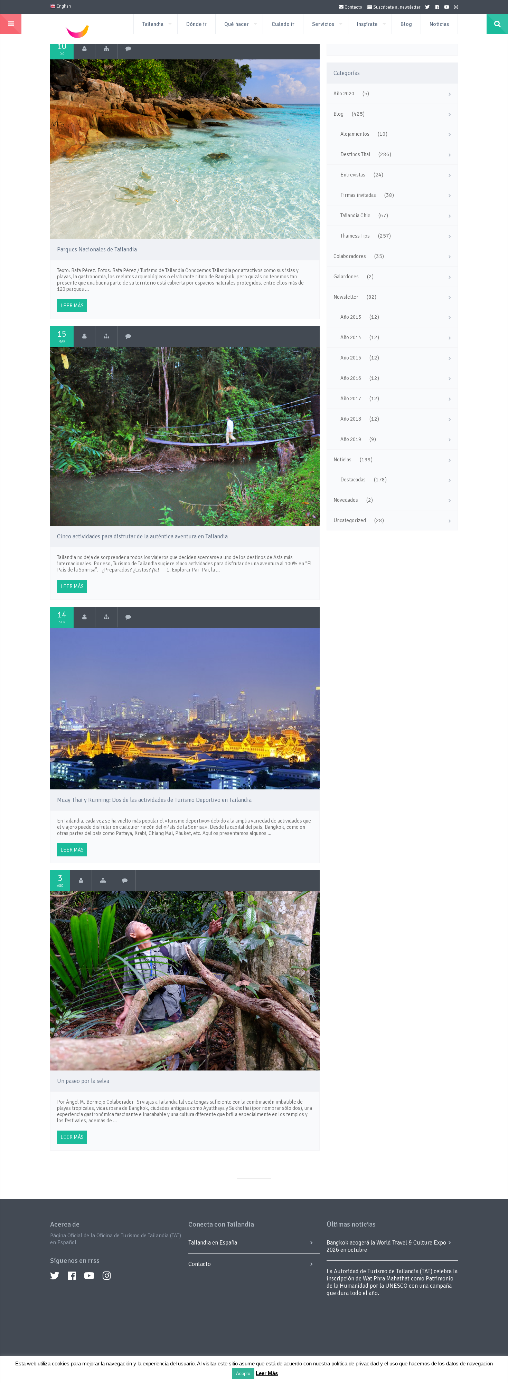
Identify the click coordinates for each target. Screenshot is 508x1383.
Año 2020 (343, 93)
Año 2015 (350, 358)
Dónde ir (196, 24)
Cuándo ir (283, 24)
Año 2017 (350, 398)
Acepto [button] (243, 1373)
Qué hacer (236, 24)
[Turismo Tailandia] (84, 48)
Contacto (353, 7)
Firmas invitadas (358, 195)
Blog (406, 24)
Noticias (439, 24)
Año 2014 (350, 337)
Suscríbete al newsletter (396, 7)
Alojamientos (354, 134)
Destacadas (353, 480)
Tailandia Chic (355, 215)
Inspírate (367, 24)
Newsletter (345, 297)
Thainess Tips (355, 236)
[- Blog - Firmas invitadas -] (103, 880)
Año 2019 (350, 439)
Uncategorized (349, 520)
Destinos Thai (355, 154)
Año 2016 (350, 378)
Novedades (345, 500)
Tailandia (152, 24)
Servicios (323, 24)
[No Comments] (128, 48)
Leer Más (267, 1373)
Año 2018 (350, 419)
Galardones (346, 276)
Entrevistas (352, 175)
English (63, 6)
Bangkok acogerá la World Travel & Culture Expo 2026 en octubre (386, 1246)
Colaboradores (349, 256)
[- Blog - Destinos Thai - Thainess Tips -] (106, 48)
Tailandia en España (212, 1242)
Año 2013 (350, 317)
